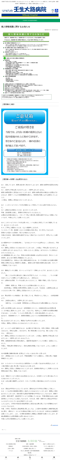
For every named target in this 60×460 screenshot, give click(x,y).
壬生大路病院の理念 (11, 444)
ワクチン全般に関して (49, 446)
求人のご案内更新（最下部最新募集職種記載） (30, 451)
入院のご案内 (11, 448)
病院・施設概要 (30, 444)
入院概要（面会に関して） (30, 448)
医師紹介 (11, 446)
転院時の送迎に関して (49, 450)
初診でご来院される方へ (49, 444)
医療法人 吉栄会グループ (30, 455)
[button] (55, 256)
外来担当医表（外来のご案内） (30, 446)
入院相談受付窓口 (49, 448)
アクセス (11, 450)
